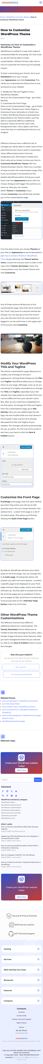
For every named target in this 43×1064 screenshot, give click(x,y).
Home (2, 17)
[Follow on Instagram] (7, 791)
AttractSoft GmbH (19, 1057)
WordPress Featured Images (13, 721)
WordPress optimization (10, 810)
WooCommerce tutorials (11, 813)
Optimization (16, 841)
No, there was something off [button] (21, 674)
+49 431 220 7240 (21, 1033)
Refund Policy (31, 1041)
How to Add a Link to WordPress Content (18, 707)
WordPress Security (18, 831)
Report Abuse (22, 1023)
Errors (14, 850)
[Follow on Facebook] (3, 791)
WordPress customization (11, 807)
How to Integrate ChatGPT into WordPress (18, 855)
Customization (16, 857)
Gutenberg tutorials (9, 816)
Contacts (21, 1012)
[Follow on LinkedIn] (16, 791)
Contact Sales (21, 1016)
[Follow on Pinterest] (7, 795)
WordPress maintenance (11, 805)
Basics (26, 17)
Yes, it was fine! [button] (20, 667)
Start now (21, 770)
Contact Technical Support (21, 1019)
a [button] (41, 2)
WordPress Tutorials (14, 17)
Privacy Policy (20, 1041)
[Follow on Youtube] (11, 795)
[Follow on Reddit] (16, 795)
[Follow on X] (11, 791)
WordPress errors (8, 818)
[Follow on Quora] (3, 795)
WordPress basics (8, 802)
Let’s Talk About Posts (11, 704)
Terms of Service (9, 1041)
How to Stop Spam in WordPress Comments (20, 701)
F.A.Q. (38, 1041)
